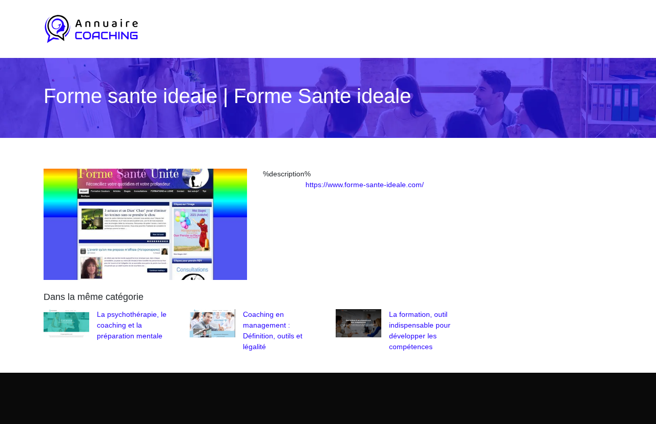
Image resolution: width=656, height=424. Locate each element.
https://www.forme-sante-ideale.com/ (364, 184)
